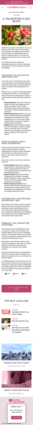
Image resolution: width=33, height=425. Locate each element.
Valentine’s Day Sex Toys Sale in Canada (20, 313)
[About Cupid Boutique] (16, 379)
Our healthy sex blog (16, 366)
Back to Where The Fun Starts (17, 288)
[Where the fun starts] (16, 352)
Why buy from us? (16, 393)
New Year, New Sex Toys (20, 321)
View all (16, 304)
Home (10, 12)
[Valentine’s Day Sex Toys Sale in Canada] (6, 311)
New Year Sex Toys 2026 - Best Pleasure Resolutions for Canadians (21, 330)
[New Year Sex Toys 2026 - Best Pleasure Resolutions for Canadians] (6, 327)
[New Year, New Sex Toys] (6, 320)
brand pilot (18, 423)
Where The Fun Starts (18, 12)
